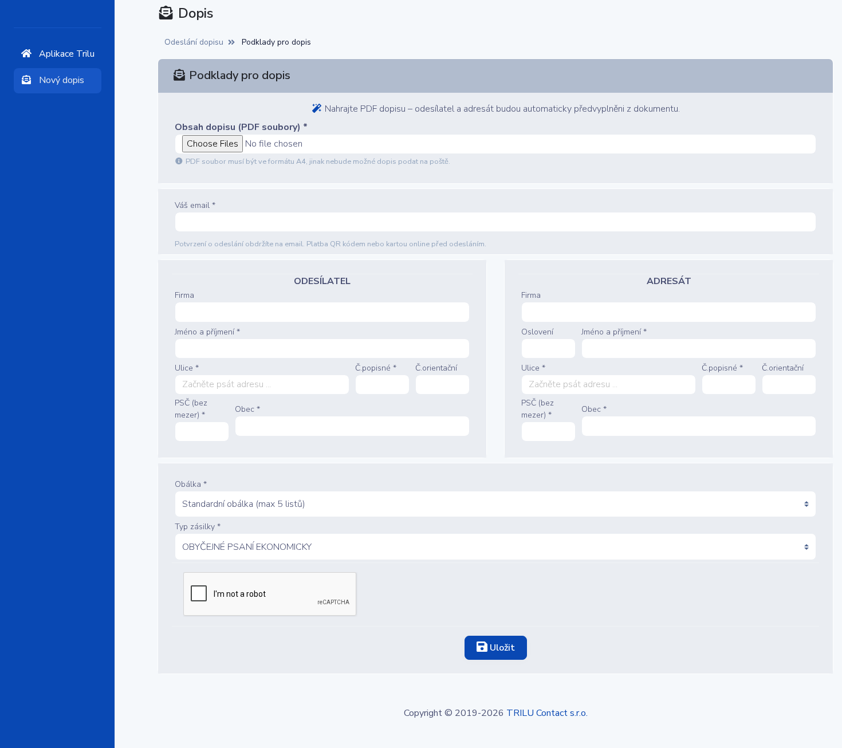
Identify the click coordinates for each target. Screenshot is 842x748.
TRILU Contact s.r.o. (547, 713)
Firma (184, 295)
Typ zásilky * (198, 526)
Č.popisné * (375, 368)
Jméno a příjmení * (207, 331)
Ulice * (187, 368)
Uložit (501, 647)
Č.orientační (436, 368)
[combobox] (262, 385)
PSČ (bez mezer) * (191, 408)
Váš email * (195, 205)
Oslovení (537, 331)
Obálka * (191, 484)
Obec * (247, 409)
